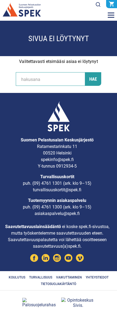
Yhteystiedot (97, 277)
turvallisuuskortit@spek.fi (57, 189)
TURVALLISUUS (40, 277)
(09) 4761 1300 (47, 207)
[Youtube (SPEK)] (68, 259)
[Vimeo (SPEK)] (80, 259)
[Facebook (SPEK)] (34, 259)
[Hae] (98, 5)
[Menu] (111, 15)
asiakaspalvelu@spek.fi (57, 213)
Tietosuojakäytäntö (58, 284)
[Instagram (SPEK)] (57, 259)
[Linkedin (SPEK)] (45, 259)
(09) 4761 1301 (47, 183)
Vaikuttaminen (69, 277)
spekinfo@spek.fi (57, 159)
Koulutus (17, 277)
